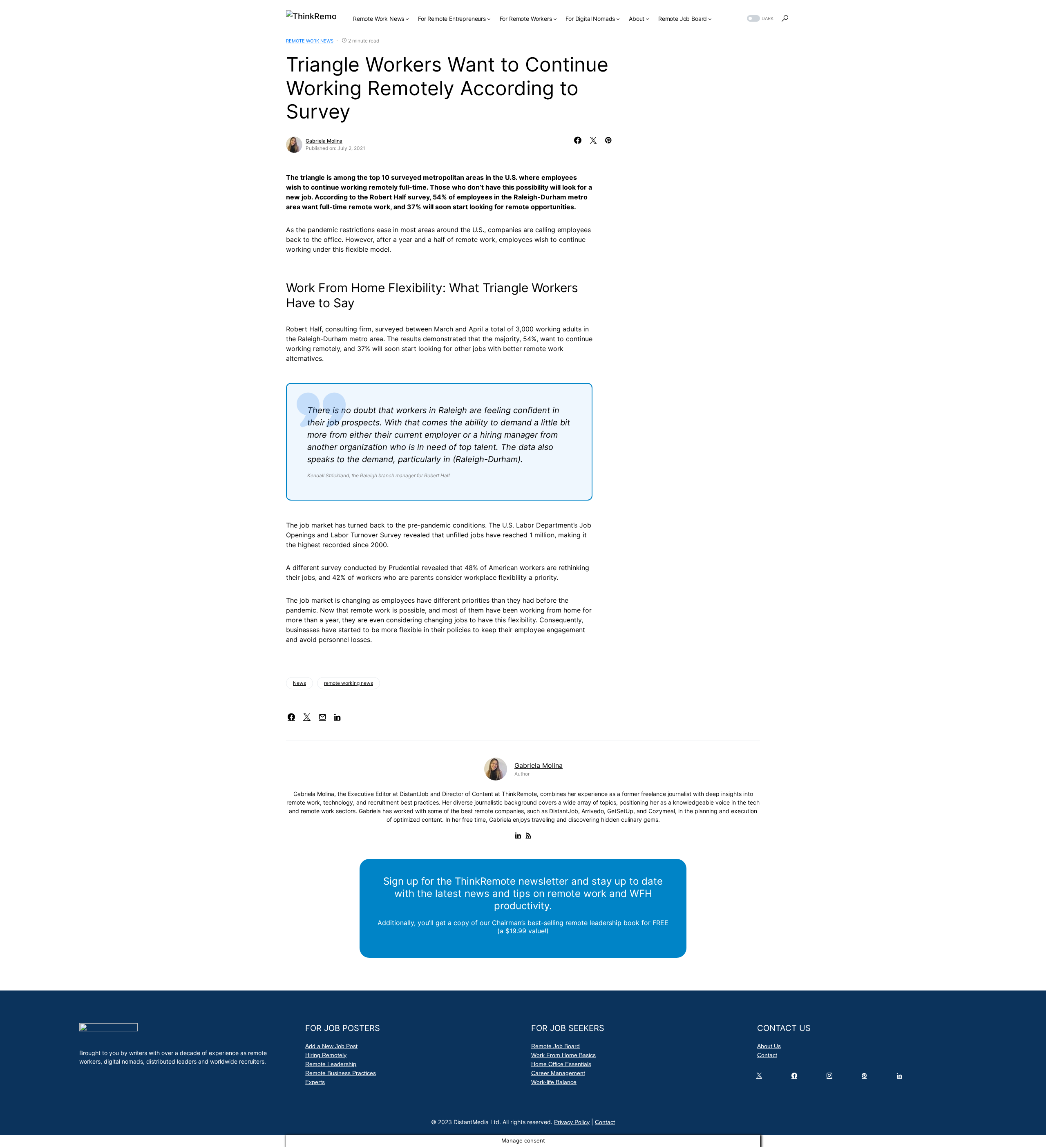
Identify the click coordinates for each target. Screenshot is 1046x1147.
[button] (759, 18)
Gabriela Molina (324, 141)
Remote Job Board (555, 1046)
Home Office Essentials (561, 1064)
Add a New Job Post (331, 1046)
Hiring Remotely (325, 1055)
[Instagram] (831, 1077)
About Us (769, 1046)
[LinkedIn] (901, 1077)
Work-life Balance (554, 1082)
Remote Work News (309, 41)
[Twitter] (760, 1077)
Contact (767, 1055)
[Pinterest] (866, 1077)
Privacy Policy (572, 1122)
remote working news (348, 683)
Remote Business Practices (340, 1073)
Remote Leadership (330, 1064)
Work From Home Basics (563, 1055)
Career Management (558, 1073)
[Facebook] (795, 1077)
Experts (315, 1082)
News (299, 683)
